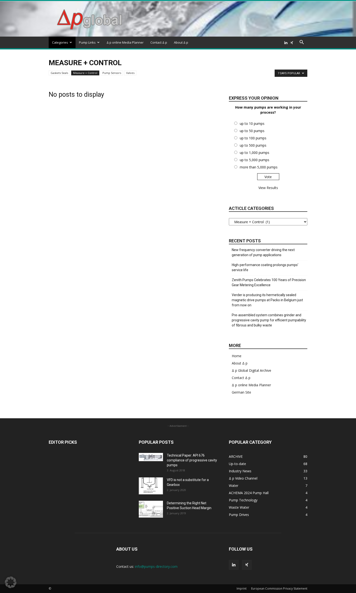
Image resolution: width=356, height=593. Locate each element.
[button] (301, 42)
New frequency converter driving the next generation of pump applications (263, 252)
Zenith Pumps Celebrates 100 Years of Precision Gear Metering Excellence (269, 282)
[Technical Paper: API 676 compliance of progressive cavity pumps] (151, 457)
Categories (60, 42)
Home (236, 356)
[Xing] (291, 42)
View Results (268, 187)
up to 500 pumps (253, 145)
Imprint (242, 588)
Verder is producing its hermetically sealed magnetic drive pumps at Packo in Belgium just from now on (267, 300)
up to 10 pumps (252, 123)
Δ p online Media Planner (125, 42)
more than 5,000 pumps (259, 167)
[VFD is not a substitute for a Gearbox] (151, 485)
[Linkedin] (285, 42)
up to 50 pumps (252, 130)
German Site (241, 392)
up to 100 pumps (253, 138)
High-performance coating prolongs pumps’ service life (265, 267)
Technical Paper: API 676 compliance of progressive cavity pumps (192, 460)
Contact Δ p (158, 42)
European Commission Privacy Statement (279, 588)
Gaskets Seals (59, 73)
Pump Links (87, 42)
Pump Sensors (111, 73)
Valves (130, 73)
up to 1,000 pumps (254, 152)
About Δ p (181, 42)
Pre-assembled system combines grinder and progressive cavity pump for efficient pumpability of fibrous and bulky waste (269, 320)
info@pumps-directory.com (156, 566)
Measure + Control (85, 73)
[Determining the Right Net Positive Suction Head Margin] (151, 509)
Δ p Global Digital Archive (251, 370)
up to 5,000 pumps (254, 160)
